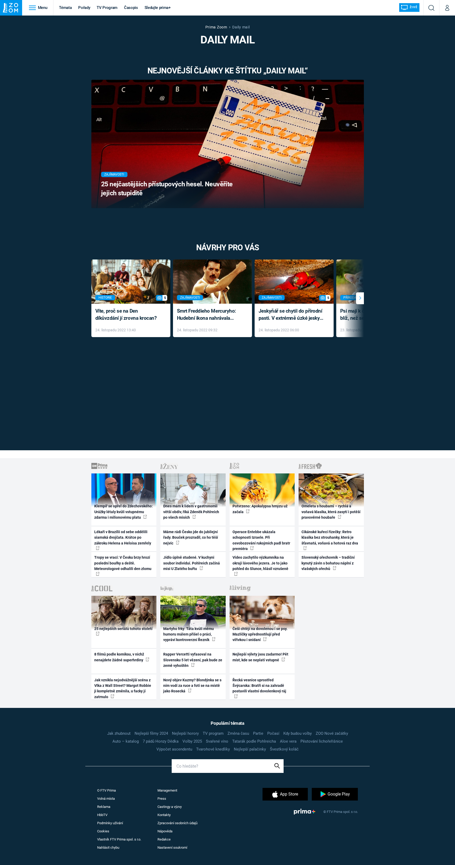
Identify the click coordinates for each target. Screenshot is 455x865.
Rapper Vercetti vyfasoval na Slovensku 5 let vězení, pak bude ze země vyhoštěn (192, 660)
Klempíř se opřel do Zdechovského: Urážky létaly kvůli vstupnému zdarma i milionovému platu (123, 511)
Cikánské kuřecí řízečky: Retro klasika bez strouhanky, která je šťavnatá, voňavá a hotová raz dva (329, 537)
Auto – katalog (125, 741)
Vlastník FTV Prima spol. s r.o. (119, 839)
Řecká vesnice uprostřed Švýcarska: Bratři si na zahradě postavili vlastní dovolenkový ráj (259, 685)
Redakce (164, 839)
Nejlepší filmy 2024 (151, 733)
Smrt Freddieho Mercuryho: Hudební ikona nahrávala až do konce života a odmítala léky (208, 315)
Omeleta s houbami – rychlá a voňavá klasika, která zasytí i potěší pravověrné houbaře (330, 511)
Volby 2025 (192, 741)
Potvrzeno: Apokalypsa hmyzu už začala (260, 509)
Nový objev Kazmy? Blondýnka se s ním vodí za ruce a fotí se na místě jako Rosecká (192, 685)
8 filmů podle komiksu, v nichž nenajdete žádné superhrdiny (119, 657)
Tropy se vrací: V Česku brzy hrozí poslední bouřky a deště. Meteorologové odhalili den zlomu (122, 563)
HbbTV (102, 815)
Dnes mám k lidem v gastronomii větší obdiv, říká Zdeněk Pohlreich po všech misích (191, 511)
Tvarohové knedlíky (213, 749)
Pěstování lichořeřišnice (321, 741)
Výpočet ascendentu (174, 749)
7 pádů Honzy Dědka (161, 741)
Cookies (103, 831)
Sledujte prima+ (158, 7)
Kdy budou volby (297, 733)
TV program (213, 733)
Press (161, 799)
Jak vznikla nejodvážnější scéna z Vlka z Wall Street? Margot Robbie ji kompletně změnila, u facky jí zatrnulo (122, 688)
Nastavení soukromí (172, 847)
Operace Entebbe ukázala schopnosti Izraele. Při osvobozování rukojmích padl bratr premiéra (261, 540)
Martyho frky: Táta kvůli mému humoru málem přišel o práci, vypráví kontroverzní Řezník (188, 634)
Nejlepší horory (185, 733)
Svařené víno (217, 741)
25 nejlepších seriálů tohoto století (123, 629)
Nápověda (164, 831)
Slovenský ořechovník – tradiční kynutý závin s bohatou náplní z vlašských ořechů (328, 563)
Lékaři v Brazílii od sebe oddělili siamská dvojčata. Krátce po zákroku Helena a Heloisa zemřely (122, 537)
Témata (65, 7)
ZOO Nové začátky (332, 733)
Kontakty (164, 815)
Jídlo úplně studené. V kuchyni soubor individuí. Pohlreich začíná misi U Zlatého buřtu (191, 563)
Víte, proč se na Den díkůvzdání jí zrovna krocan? (126, 314)
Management (167, 790)
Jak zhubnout (119, 733)
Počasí (273, 733)
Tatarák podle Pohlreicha (254, 741)
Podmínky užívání (110, 823)
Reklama (103, 807)
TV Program (107, 7)
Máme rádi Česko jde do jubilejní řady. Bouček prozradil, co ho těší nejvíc (190, 537)
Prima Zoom (216, 27)
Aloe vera (288, 741)
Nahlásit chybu (108, 847)
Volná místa (106, 799)
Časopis (131, 7)
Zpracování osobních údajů (177, 823)
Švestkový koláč (284, 749)
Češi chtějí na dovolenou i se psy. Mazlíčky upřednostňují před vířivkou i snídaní (260, 634)
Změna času (238, 733)
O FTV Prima (106, 790)
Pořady (84, 7)
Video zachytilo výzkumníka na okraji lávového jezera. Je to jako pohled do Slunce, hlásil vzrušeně (260, 563)
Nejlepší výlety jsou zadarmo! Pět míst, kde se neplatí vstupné (260, 657)
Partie (258, 733)
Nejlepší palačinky (250, 749)
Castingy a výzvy (169, 807)
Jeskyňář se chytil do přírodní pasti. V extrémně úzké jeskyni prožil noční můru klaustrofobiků (291, 315)
